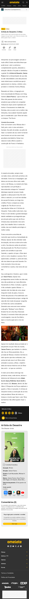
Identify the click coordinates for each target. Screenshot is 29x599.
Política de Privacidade (8, 577)
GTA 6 (19, 5)
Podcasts (9, 5)
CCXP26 (3, 5)
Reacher (25, 5)
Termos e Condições (7, 573)
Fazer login (14, 523)
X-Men (14, 5)
